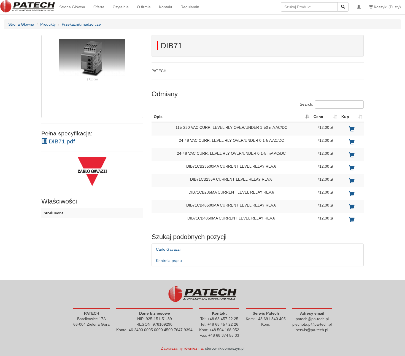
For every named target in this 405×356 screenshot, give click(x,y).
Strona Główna (72, 7)
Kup (345, 116)
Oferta (98, 7)
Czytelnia (121, 7)
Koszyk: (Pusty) (387, 7)
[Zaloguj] (359, 7)
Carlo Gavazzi (168, 249)
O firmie (144, 7)
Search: (306, 104)
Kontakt (165, 7)
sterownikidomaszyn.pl (224, 348)
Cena (318, 116)
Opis (158, 116)
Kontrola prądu (169, 260)
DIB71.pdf (61, 141)
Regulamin (189, 7)
